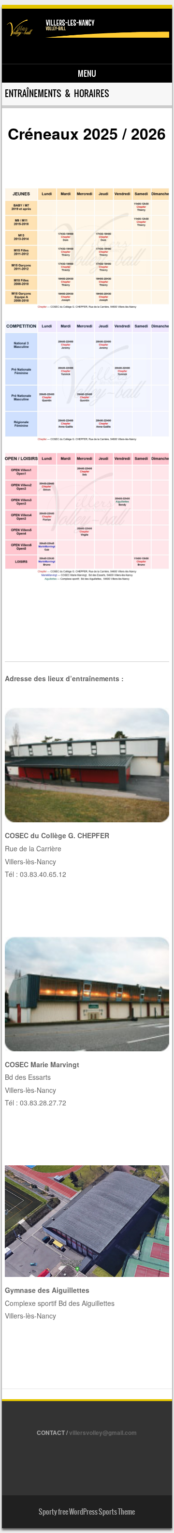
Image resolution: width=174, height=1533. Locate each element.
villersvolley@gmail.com (103, 1432)
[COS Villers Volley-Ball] (86, 35)
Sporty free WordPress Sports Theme (87, 1511)
